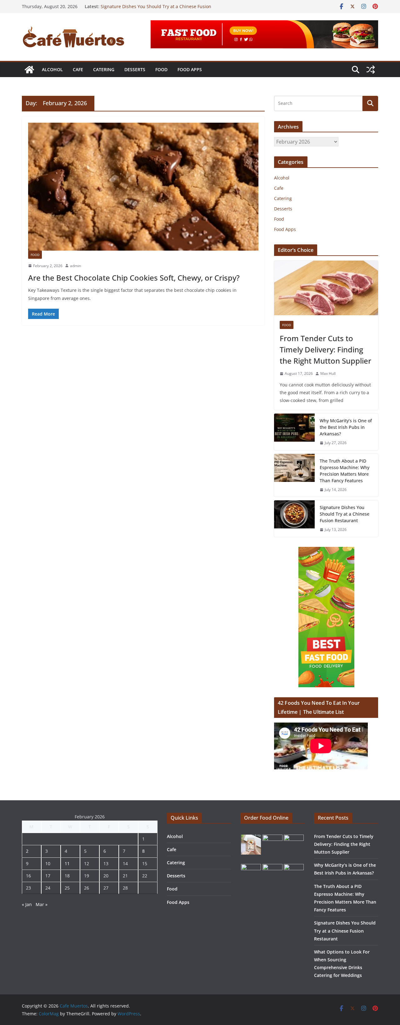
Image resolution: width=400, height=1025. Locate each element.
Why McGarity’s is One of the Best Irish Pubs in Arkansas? (346, 427)
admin (75, 265)
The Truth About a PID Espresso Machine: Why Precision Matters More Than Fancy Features (344, 470)
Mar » (42, 904)
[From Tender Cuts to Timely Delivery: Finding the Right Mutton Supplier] (326, 288)
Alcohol (52, 69)
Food (161, 69)
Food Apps (190, 69)
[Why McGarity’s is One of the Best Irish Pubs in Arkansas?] (294, 432)
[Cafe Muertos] (29, 69)
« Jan (27, 904)
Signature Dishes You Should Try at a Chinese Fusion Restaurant (344, 513)
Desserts (134, 69)
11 (67, 863)
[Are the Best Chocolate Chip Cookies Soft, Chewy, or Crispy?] (143, 187)
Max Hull (328, 373)
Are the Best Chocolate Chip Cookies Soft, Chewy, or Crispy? (134, 277)
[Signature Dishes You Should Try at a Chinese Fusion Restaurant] (294, 518)
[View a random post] (370, 69)
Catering (103, 69)
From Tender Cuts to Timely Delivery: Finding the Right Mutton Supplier (325, 349)
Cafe (78, 69)
